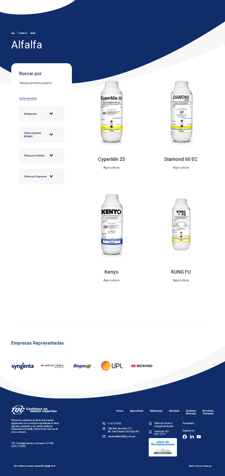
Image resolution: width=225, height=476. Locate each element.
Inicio (13, 33)
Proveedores (188, 423)
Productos (23, 33)
